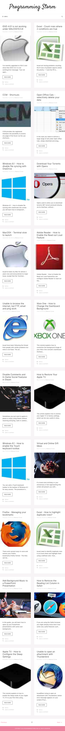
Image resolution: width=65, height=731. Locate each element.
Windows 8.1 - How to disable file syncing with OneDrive (14, 166)
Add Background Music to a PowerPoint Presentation (15, 583)
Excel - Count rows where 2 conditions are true (49, 27)
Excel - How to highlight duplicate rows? (48, 513)
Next (59, 722)
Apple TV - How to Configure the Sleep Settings (12, 654)
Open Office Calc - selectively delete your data (48, 97)
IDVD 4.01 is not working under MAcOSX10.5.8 (14, 27)
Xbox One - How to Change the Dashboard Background (48, 306)
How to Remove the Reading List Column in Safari (48, 583)
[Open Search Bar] (62, 16)
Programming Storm (32, 7)
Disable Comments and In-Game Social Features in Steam (15, 377)
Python (6, 82)
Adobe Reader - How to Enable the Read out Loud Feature (49, 235)
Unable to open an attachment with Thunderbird (46, 654)
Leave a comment (9, 84)
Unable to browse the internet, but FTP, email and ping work (14, 306)
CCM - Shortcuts (11, 95)
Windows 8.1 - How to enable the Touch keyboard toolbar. (13, 446)
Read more (8, 77)
